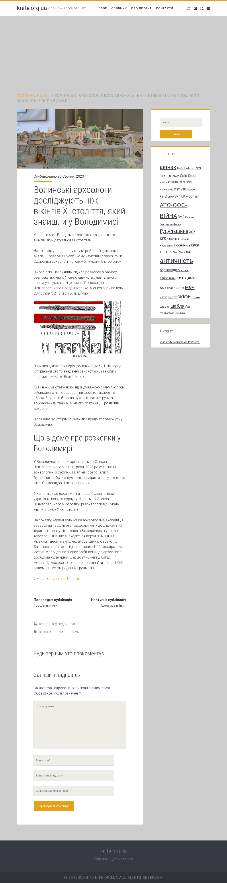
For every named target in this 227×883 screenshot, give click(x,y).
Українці (184, 252)
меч (190, 287)
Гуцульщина (174, 231)
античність (176, 260)
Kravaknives (166, 189)
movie (180, 189)
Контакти (164, 8)
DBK (162, 181)
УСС (175, 251)
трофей (196, 297)
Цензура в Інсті (113, 605)
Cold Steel (188, 176)
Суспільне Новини (64, 578)
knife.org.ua (32, 8)
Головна (26, 95)
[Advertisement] (113, 49)
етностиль (168, 278)
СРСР (195, 245)
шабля (177, 306)
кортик (179, 288)
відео (175, 270)
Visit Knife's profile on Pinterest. (180, 342)
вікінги (45, 632)
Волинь (61, 632)
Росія (178, 245)
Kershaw (187, 181)
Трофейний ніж (46, 605)
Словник (119, 8)
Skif (177, 196)
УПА (169, 251)
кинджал (186, 277)
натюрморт (168, 297)
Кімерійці (173, 239)
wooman (192, 196)
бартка (165, 270)
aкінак (168, 167)
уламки (165, 306)
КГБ (163, 239)
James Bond (174, 181)
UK (183, 196)
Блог (102, 8)
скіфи (184, 297)
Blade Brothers (185, 168)
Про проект (141, 8)
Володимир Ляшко (170, 224)
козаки (166, 287)
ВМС (181, 217)
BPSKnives (172, 176)
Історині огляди (53, 624)
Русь (75, 632)
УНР (162, 251)
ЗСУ (192, 232)
